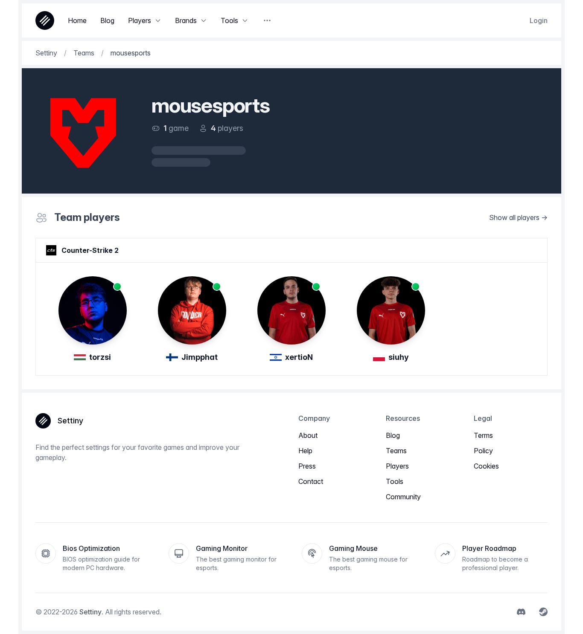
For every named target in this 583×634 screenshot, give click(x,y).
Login (539, 20)
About (308, 435)
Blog (393, 435)
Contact (310, 481)
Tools (394, 481)
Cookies (486, 466)
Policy (483, 450)
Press (307, 466)
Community (403, 496)
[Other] (267, 20)
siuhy (398, 357)
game (179, 128)
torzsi (100, 357)
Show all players (514, 217)
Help (305, 450)
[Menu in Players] (157, 20)
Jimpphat (199, 357)
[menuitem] (521, 612)
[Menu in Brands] (203, 20)
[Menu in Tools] (245, 20)
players (230, 128)
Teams (396, 450)
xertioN (299, 357)
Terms (483, 435)
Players (397, 466)
